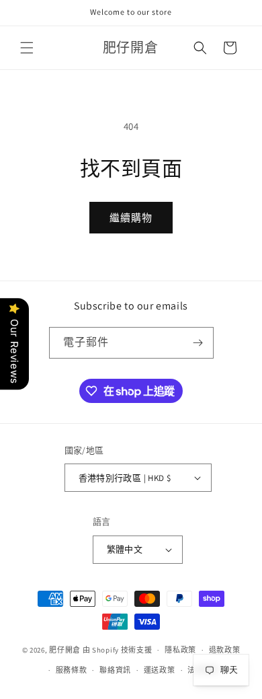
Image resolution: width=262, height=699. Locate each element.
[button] (27, 48)
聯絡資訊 (115, 670)
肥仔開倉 (65, 650)
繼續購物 (131, 217)
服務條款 (71, 670)
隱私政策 (180, 650)
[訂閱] (198, 343)
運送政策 (159, 670)
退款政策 (225, 650)
